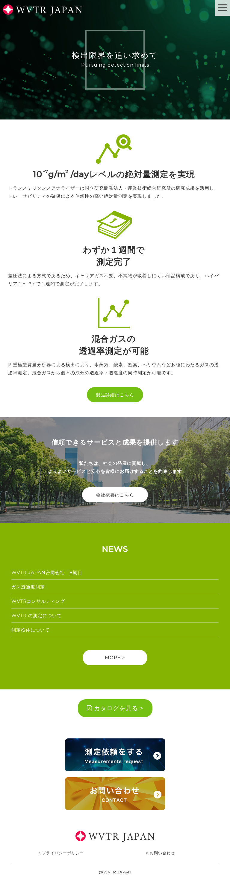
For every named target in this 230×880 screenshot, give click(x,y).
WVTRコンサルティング (38, 601)
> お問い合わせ (160, 852)
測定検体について (30, 630)
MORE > (115, 657)
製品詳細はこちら (115, 395)
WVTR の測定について (36, 615)
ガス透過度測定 (28, 587)
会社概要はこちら (115, 495)
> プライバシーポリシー (61, 852)
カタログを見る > (117, 708)
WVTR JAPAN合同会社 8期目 (49, 572)
